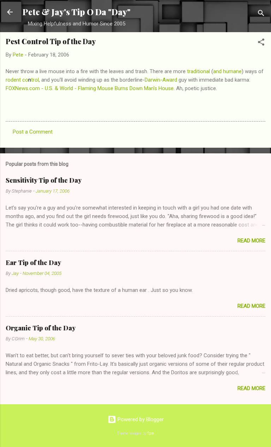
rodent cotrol (22, 80)
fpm (150, 433)
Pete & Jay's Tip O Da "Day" (77, 11)
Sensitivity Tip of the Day (44, 180)
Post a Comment (33, 132)
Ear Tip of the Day (33, 262)
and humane (227, 71)
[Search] (261, 14)
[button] (261, 43)
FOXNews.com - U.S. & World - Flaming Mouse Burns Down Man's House (90, 88)
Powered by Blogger (140, 419)
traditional (198, 71)
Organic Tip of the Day (41, 328)
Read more (251, 240)
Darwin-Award (161, 80)
